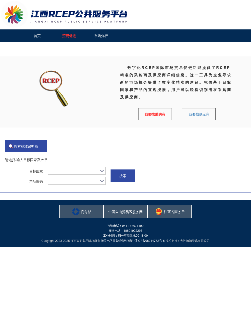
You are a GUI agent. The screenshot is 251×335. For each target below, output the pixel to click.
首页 (37, 35)
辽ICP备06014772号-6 (150, 240)
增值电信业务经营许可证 (117, 240)
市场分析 (101, 35)
